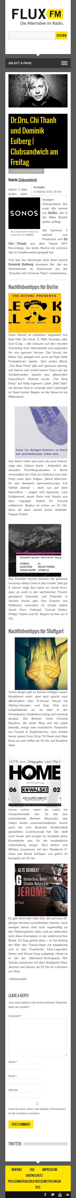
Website (13, 1090)
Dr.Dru (52, 212)
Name (12, 1061)
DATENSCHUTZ (34, 1175)
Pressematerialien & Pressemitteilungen (34, 1181)
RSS (38, 1187)
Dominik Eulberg (20, 264)
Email (12, 1076)
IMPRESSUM (49, 1169)
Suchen (61, 35)
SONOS (30, 235)
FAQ (32, 1169)
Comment (14, 1016)
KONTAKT (17, 1169)
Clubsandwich (27, 179)
